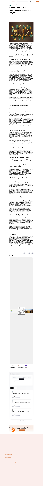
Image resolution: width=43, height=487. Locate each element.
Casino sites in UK (13, 61)
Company (14, 439)
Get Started (22, 430)
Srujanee (23, 439)
